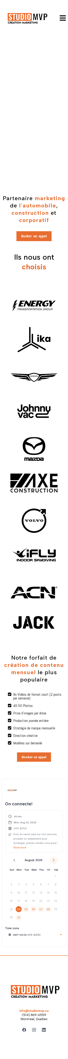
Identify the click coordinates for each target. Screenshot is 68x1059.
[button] (63, 18)
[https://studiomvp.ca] (26, 19)
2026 (38, 860)
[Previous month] (14, 860)
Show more (19, 847)
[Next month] (54, 860)
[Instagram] (34, 1030)
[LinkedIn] (44, 1030)
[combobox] (35, 935)
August (29, 860)
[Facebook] (24, 1030)
